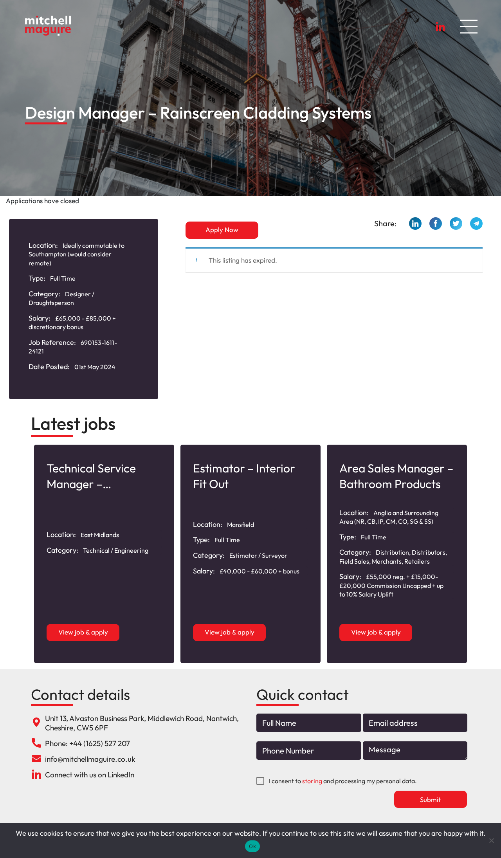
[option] (104, 554)
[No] (491, 840)
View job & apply (83, 632)
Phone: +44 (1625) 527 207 (87, 743)
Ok (252, 846)
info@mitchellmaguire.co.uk (90, 759)
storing (312, 781)
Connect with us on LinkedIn (89, 774)
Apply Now (221, 229)
